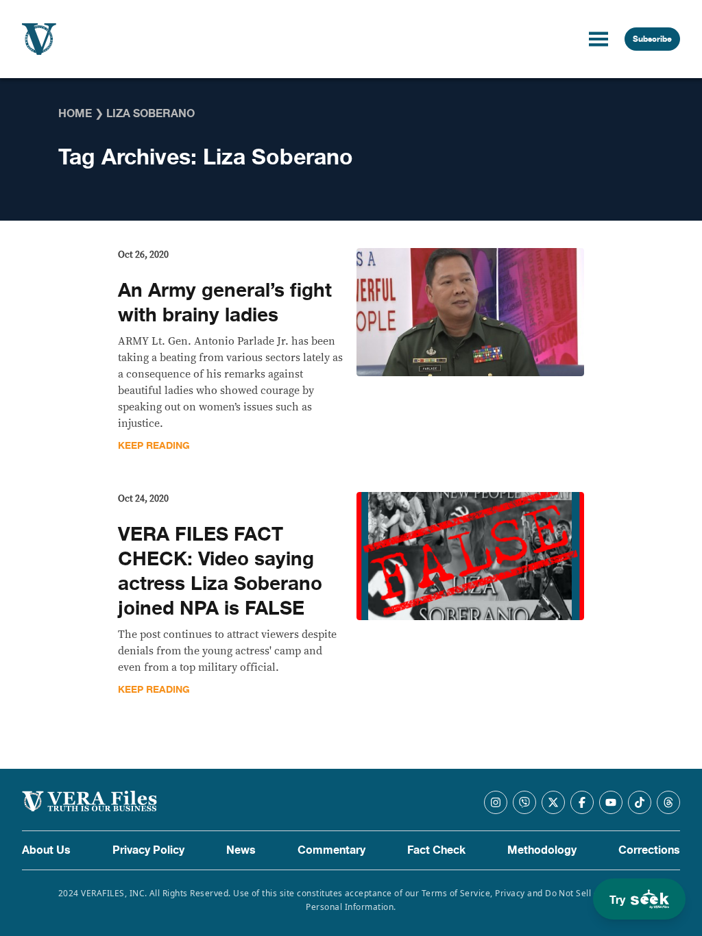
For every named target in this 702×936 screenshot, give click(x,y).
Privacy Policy (148, 850)
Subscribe (652, 39)
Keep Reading (154, 446)
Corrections (649, 850)
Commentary (331, 850)
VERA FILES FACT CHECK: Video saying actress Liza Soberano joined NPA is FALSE (220, 571)
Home (75, 114)
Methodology (542, 850)
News (241, 850)
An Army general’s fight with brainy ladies (225, 303)
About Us (46, 850)
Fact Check (436, 850)
